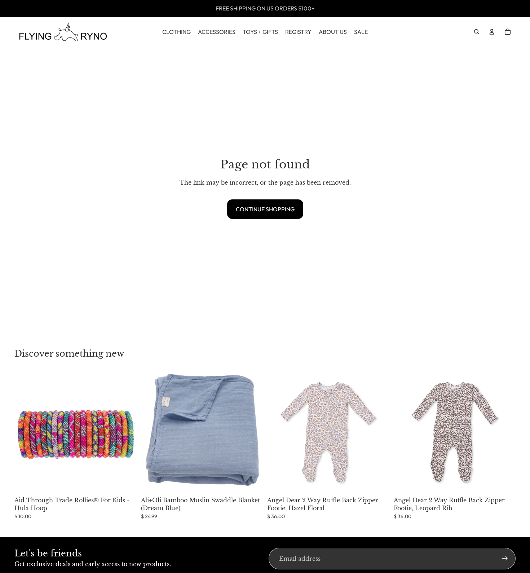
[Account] (492, 32)
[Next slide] (378, 432)
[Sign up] (504, 558)
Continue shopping (265, 209)
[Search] (477, 32)
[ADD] (125, 482)
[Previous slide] (278, 432)
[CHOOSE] (378, 482)
